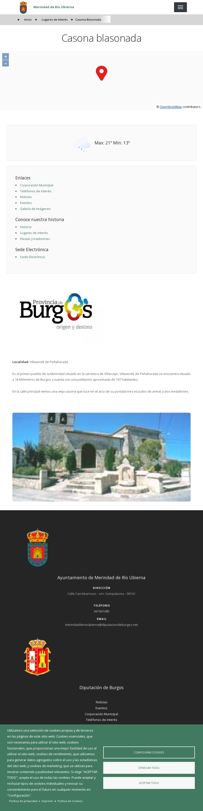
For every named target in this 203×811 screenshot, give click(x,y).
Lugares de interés (34, 233)
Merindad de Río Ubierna (53, 7)
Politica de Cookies (69, 801)
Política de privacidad (23, 801)
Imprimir (47, 801)
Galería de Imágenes (35, 208)
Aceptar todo (149, 783)
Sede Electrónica (32, 257)
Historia (25, 227)
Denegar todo (148, 768)
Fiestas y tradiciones (35, 239)
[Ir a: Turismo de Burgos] (101, 311)
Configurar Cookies (149, 752)
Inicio (28, 19)
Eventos (26, 203)
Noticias (26, 197)
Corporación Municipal (36, 185)
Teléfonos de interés (35, 191)
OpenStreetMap (171, 107)
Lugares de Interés (55, 19)
